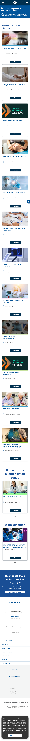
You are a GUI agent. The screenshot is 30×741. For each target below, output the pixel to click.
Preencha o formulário (15, 592)
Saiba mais (16, 62)
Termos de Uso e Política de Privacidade (15, 702)
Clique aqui (13, 688)
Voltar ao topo (15, 602)
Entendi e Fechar (15, 735)
